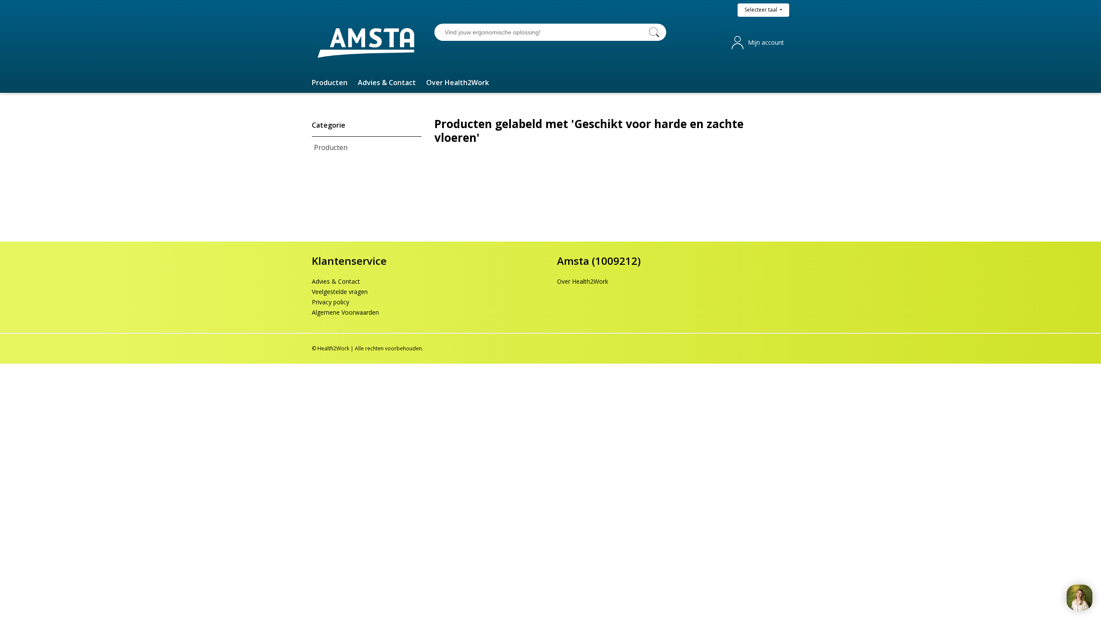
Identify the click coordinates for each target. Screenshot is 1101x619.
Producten (331, 147)
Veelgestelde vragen (340, 292)
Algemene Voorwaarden (345, 312)
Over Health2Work (582, 281)
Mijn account (766, 42)
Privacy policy (330, 302)
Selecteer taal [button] (761, 9)
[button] (330, 82)
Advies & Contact (336, 281)
